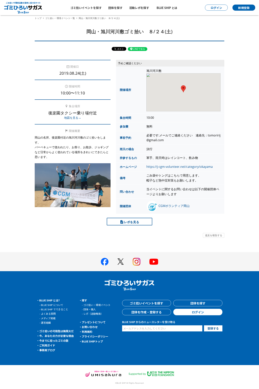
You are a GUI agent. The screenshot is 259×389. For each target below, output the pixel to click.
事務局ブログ (47, 350)
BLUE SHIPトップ (92, 341)
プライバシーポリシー (95, 336)
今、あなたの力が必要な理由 (56, 336)
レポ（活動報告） (93, 313)
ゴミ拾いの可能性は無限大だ (56, 331)
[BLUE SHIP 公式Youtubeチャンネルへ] (153, 262)
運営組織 (46, 322)
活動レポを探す (139, 8)
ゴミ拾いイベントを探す (86, 8)
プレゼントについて (94, 322)
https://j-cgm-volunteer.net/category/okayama (179, 167)
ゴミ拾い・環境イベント (97, 305)
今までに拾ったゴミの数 (53, 340)
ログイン (198, 312)
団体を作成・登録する (146, 312)
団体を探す (115, 8)
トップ (38, 18)
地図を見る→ (72, 118)
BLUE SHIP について (52, 305)
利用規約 (87, 332)
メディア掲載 (48, 318)
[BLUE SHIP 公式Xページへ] (121, 261)
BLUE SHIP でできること (54, 309)
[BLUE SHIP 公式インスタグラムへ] (136, 261)
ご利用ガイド (47, 345)
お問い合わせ (90, 327)
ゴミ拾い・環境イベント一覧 (60, 18)
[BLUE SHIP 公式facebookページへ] (104, 261)
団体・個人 (89, 309)
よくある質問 (48, 313)
